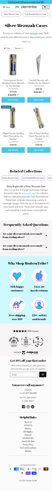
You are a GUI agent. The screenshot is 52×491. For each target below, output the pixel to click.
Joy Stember (13, 88)
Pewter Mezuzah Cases (11, 14)
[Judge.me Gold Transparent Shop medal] (38, 342)
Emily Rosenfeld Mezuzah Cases (35, 14)
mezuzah (34, 33)
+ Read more (26, 41)
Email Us (28, 389)
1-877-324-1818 (31, 393)
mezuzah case (29, 193)
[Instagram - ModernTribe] (28, 406)
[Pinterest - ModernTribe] (32, 406)
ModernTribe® (31, 480)
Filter (8, 48)
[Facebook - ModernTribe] (23, 406)
